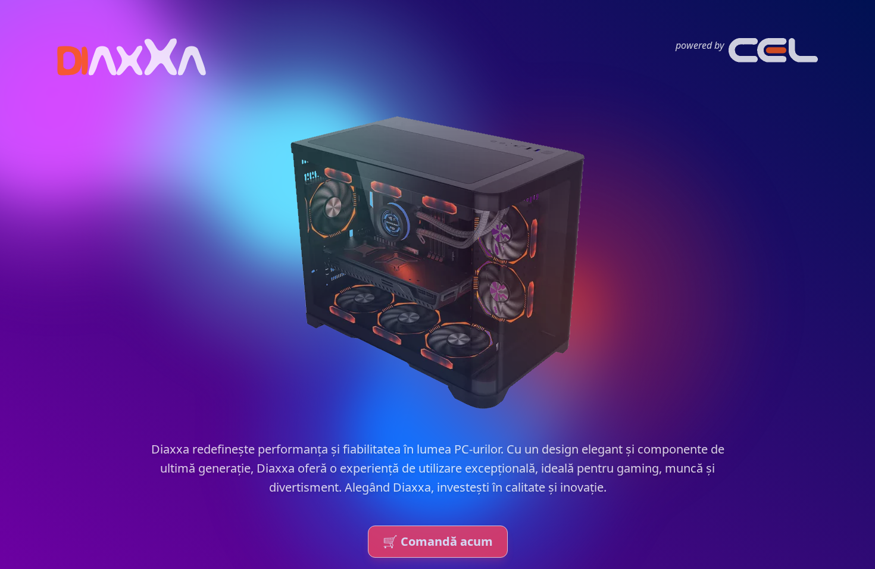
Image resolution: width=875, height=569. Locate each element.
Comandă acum (438, 541)
